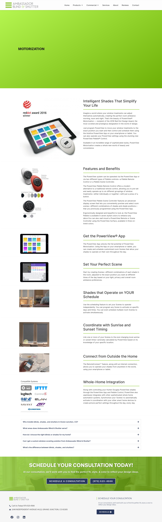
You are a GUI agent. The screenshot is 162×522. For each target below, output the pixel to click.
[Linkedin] (24, 517)
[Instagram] (18, 517)
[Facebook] (12, 517)
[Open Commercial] (98, 5)
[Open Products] (82, 5)
